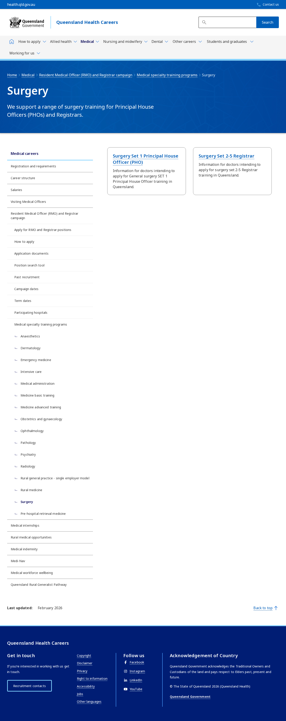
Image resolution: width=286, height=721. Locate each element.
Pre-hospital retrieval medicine (43, 513)
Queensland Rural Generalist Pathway (39, 584)
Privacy (82, 671)
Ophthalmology (32, 431)
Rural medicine (31, 490)
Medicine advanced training (40, 407)
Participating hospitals (30, 312)
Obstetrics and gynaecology (41, 419)
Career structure (23, 178)
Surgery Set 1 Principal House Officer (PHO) (145, 159)
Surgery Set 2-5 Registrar (226, 156)
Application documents (31, 253)
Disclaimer (84, 663)
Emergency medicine (35, 360)
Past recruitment (27, 277)
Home (12, 75)
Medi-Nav (18, 561)
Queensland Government (190, 696)
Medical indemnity (24, 549)
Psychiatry (28, 454)
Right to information (92, 678)
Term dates (22, 301)
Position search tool (29, 265)
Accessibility (86, 686)
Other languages (89, 701)
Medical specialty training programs (167, 75)
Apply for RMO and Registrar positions (42, 230)
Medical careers (24, 153)
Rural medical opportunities (31, 537)
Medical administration (37, 383)
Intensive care (31, 372)
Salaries (16, 190)
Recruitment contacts (29, 686)
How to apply (24, 241)
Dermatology (30, 348)
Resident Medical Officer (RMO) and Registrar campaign (85, 75)
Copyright (84, 655)
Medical (28, 75)
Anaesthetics (30, 336)
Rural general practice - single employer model (54, 478)
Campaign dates (26, 289)
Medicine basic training (37, 395)
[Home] (11, 41)
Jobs (80, 694)
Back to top (263, 607)
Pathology (28, 442)
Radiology (27, 466)
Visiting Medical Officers (28, 201)
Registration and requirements (33, 166)
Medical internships (25, 525)
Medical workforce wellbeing (32, 573)
